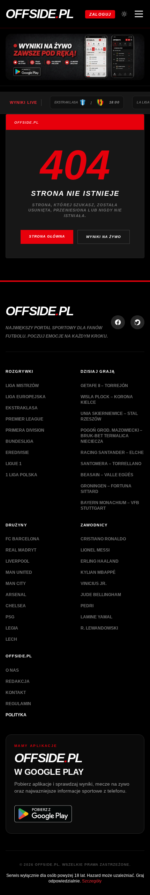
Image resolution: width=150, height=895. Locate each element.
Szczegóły (92, 881)
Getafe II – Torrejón (104, 385)
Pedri (87, 605)
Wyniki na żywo (103, 237)
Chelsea (16, 605)
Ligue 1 (14, 463)
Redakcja (18, 681)
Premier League (24, 419)
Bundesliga (19, 441)
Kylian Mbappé (98, 572)
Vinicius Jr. (93, 583)
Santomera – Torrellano (111, 463)
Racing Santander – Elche (112, 452)
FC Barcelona (22, 539)
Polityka (16, 714)
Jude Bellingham (101, 594)
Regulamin (18, 703)
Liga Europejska (26, 396)
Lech (11, 639)
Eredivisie (17, 452)
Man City (16, 583)
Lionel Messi (95, 550)
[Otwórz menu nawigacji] (138, 14)
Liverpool (17, 561)
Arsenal (16, 594)
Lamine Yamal (96, 617)
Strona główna (47, 236)
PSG (10, 617)
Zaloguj (100, 14)
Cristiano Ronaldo (103, 539)
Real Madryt (21, 550)
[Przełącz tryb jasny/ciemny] (124, 14)
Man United (19, 572)
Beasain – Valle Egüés (107, 474)
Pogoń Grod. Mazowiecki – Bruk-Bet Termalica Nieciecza (111, 436)
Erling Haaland (100, 561)
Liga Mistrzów (22, 385)
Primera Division (25, 430)
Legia (12, 628)
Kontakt (16, 692)
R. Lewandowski (99, 628)
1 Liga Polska (21, 474)
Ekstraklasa (22, 408)
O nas (12, 670)
